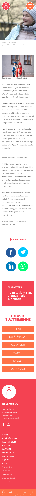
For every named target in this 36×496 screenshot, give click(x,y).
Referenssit (6, 471)
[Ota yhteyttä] (30, 6)
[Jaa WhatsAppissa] (23, 266)
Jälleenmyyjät (7, 474)
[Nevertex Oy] (6, 6)
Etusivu (4, 495)
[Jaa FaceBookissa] (11, 253)
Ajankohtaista (7, 467)
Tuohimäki (8, 456)
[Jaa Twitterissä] (23, 252)
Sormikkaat (8, 452)
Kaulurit (7, 445)
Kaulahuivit (9, 442)
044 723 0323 (7, 415)
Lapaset (25, 495)
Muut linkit (32, 495)
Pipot (11, 495)
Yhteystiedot (6, 482)
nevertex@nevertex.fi (10, 418)
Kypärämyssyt (18, 495)
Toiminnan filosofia (9, 478)
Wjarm (6, 460)
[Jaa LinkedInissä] (11, 266)
